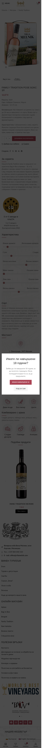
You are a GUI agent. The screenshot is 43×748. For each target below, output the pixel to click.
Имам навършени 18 (20, 382)
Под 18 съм (20, 388)
